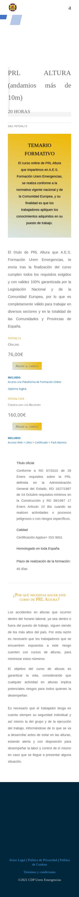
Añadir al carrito (27, 366)
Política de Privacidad (42, 860)
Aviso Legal (17, 860)
